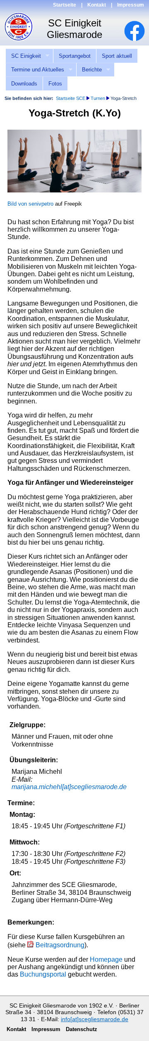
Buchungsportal (43, 974)
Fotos (55, 84)
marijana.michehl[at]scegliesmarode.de (69, 786)
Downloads (24, 84)
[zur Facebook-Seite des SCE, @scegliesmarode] (138, 39)
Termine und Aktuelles (34, 69)
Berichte (89, 69)
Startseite (64, 5)
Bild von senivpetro (30, 204)
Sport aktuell (117, 56)
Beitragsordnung (60, 945)
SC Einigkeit (23, 56)
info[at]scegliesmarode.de (94, 1019)
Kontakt (96, 5)
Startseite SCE (70, 98)
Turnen (98, 98)
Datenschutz (81, 1029)
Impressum (130, 5)
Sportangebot (75, 56)
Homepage (106, 959)
